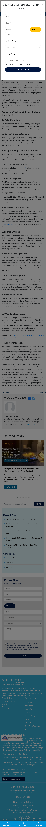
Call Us (39, 825)
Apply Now (23, 825)
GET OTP (35, 29)
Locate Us (7, 825)
